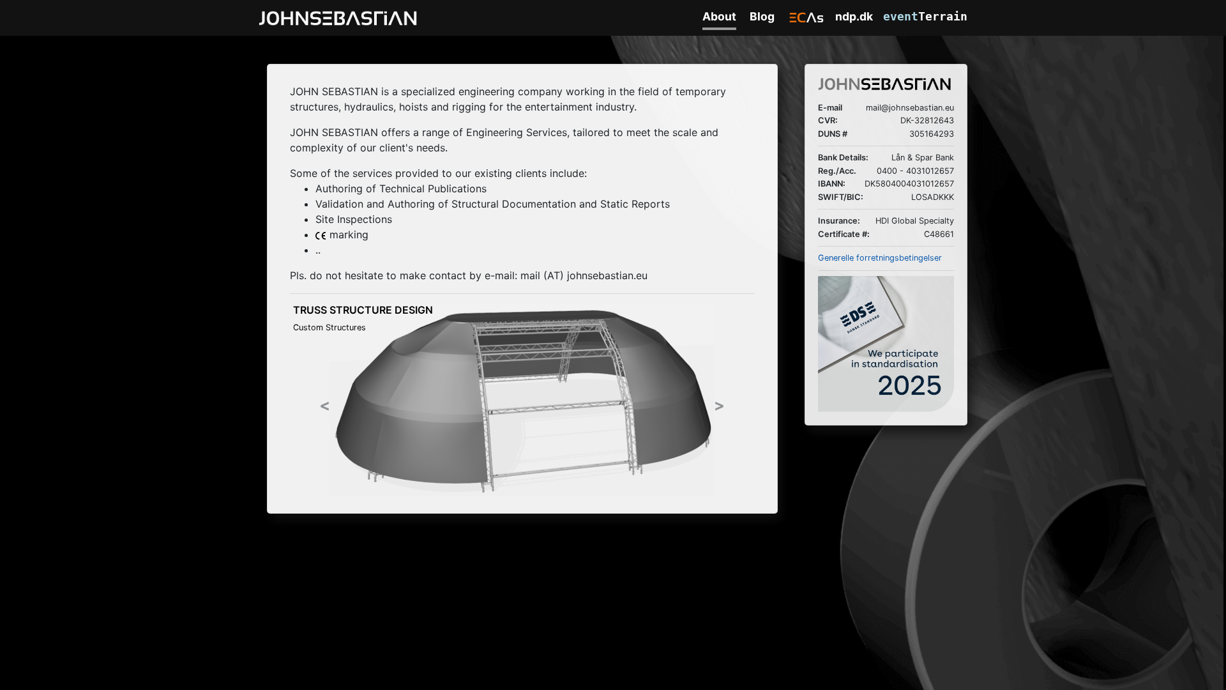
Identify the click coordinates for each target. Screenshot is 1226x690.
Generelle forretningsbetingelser (880, 258)
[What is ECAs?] (807, 18)
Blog (762, 16)
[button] (324, 400)
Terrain (925, 16)
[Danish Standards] (886, 343)
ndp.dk (854, 16)
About (719, 16)
